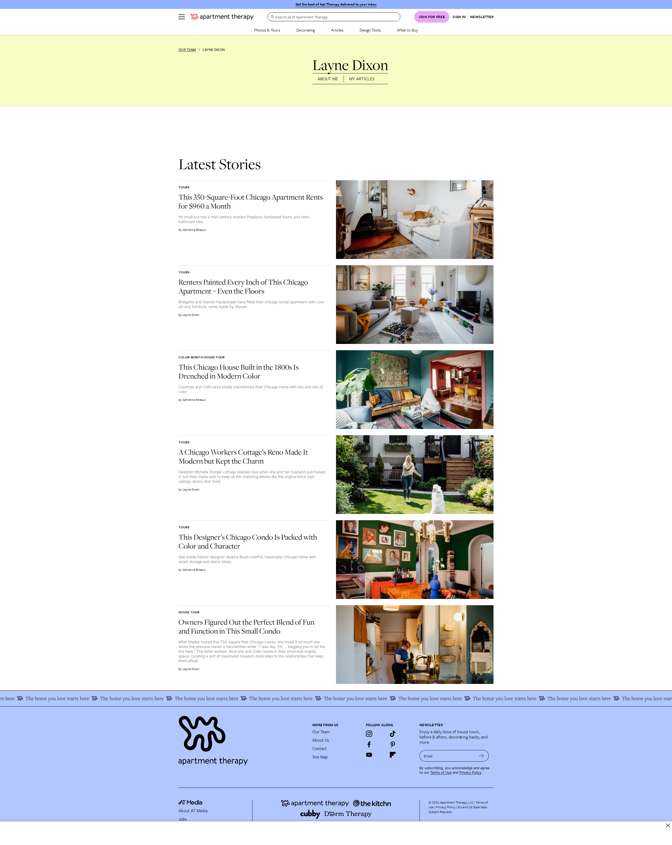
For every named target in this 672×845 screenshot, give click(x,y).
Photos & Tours (267, 30)
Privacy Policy (470, 772)
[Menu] (181, 17)
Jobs (182, 819)
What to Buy (407, 30)
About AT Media (192, 810)
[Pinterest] (393, 744)
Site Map (320, 757)
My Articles (362, 79)
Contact (319, 748)
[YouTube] (369, 755)
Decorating (305, 30)
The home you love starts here (92, 698)
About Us (320, 740)
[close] (668, 825)
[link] (252, 201)
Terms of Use (441, 772)
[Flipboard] (393, 755)
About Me (328, 79)
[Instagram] (369, 734)
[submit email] (481, 756)
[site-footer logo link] (190, 803)
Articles (337, 30)
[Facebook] (369, 744)
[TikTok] (393, 734)
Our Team (187, 49)
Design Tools (370, 30)
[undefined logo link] (222, 17)
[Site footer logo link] (242, 738)
